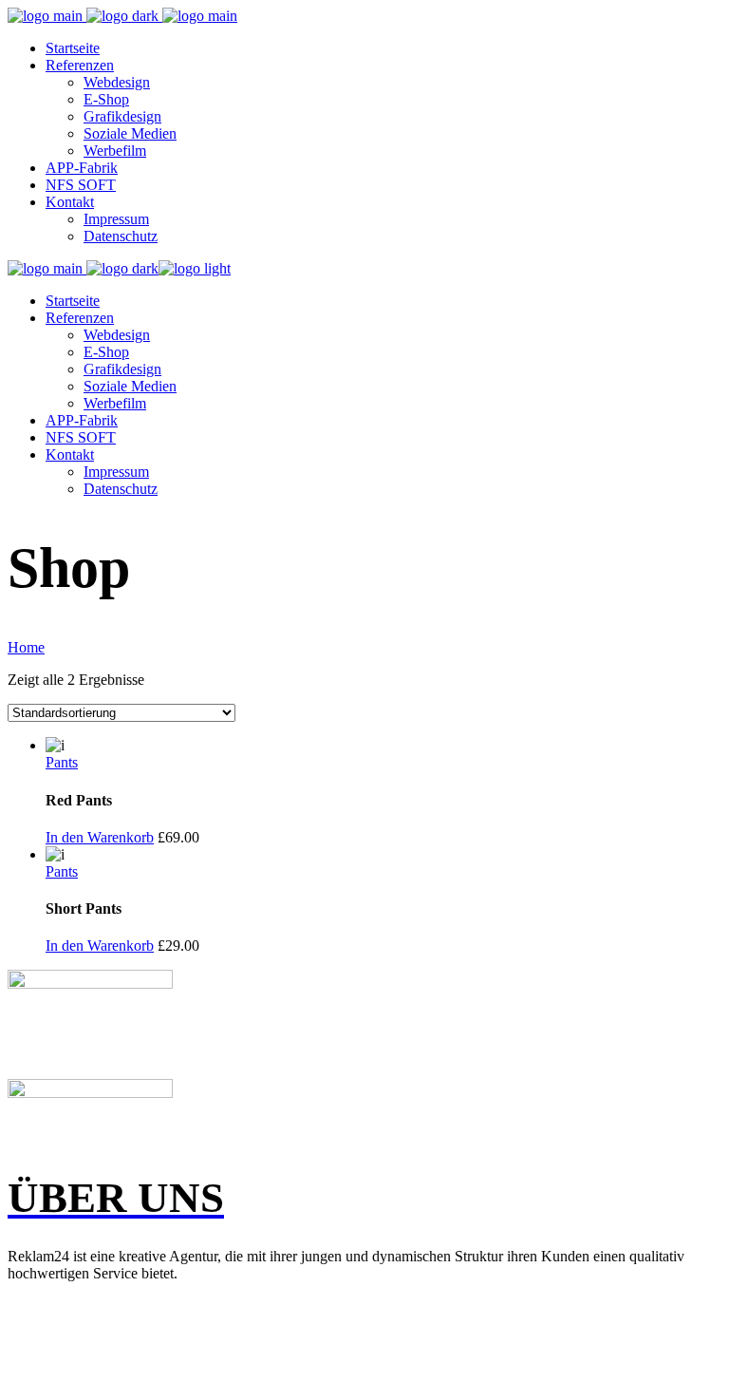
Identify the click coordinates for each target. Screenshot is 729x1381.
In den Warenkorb (100, 837)
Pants (62, 762)
